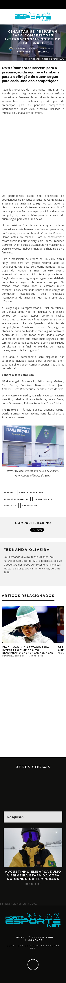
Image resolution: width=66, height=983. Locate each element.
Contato (35, 940)
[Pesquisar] (63, 4)
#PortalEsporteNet (32, 492)
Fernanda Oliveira (24, 49)
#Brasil (8, 492)
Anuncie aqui (42, 937)
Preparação (29, 505)
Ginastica (10, 505)
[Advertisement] (33, 154)
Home (20, 937)
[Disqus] (33, 710)
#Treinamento (43, 499)
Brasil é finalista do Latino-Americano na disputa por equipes (36, 649)
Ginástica (43, 52)
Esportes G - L (25, 52)
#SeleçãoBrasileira (16, 499)
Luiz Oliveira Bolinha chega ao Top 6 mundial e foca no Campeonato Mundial (33, 877)
